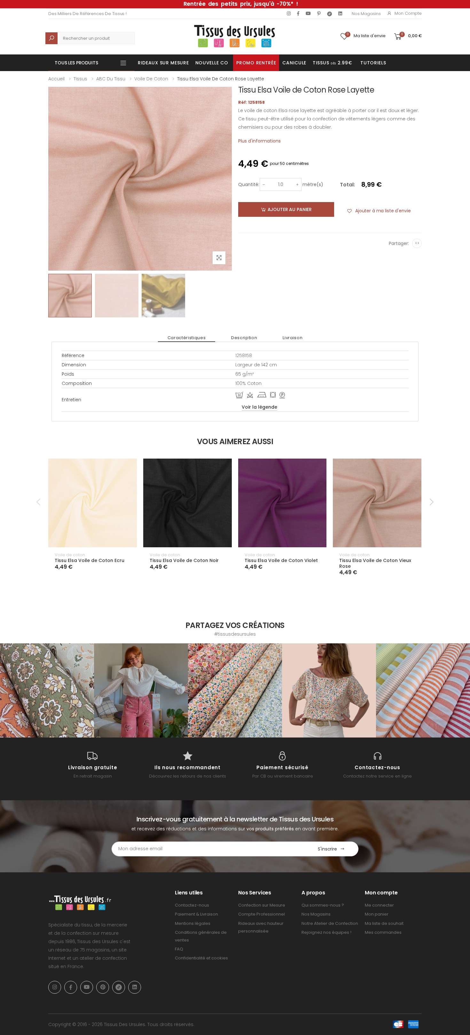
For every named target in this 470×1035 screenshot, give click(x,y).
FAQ (179, 949)
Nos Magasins (366, 14)
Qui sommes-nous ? (323, 905)
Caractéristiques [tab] (187, 338)
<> (417, 243)
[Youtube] (308, 13)
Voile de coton (151, 79)
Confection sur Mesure (261, 905)
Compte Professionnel (261, 914)
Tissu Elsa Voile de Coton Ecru (89, 560)
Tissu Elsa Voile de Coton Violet (281, 560)
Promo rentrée (256, 63)
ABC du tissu (110, 79)
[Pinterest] (319, 13)
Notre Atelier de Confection (330, 923)
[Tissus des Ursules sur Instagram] (47, 690)
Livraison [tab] (292, 338)
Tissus (80, 79)
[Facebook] (298, 13)
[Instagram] (289, 13)
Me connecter (379, 905)
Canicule (294, 63)
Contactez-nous (192, 905)
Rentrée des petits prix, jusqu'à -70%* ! (241, 4)
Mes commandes (383, 932)
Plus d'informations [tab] (259, 141)
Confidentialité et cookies (201, 958)
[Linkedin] (340, 13)
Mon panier (376, 914)
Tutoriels (373, 63)
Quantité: (248, 184)
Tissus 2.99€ (332, 63)
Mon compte (408, 13)
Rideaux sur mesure (163, 63)
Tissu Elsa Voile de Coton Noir (184, 560)
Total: (347, 184)
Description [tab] (244, 338)
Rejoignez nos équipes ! (326, 932)
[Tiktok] (329, 14)
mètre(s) (312, 184)
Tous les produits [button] (76, 63)
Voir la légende (259, 407)
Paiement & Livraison (196, 914)
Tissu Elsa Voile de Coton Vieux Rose (375, 563)
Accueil (56, 79)
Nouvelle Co (211, 63)
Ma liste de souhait (384, 923)
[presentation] (39, 502)
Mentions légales (192, 923)
